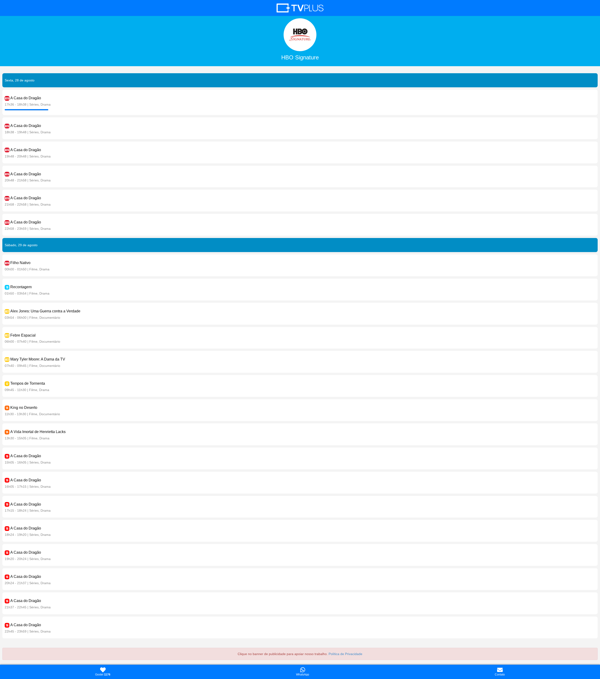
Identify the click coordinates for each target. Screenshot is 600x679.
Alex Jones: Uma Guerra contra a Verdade (45, 311)
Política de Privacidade (345, 654)
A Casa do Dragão (25, 98)
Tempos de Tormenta (27, 383)
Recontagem (21, 287)
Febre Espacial (23, 335)
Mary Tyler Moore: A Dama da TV (37, 359)
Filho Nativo (20, 263)
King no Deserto (23, 408)
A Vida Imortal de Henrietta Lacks (38, 432)
